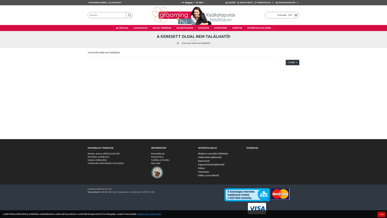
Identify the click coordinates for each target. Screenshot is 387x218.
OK (382, 214)
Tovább (291, 62)
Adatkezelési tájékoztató (149, 214)
